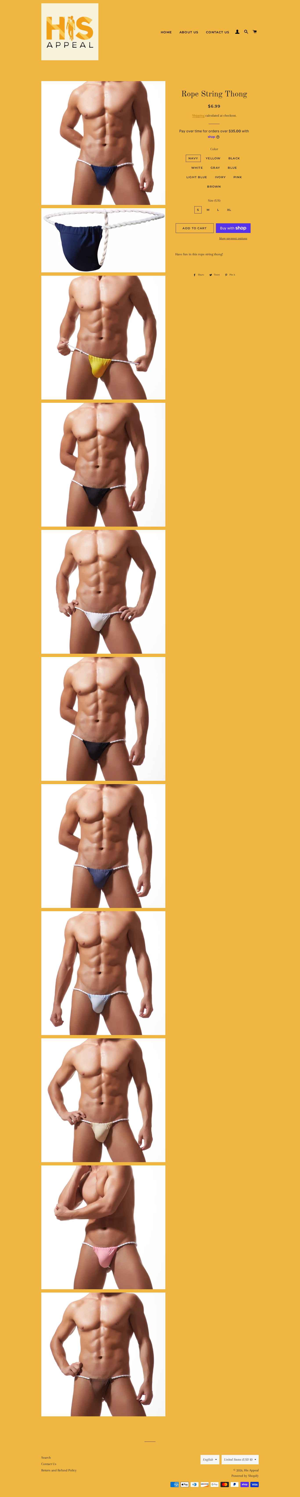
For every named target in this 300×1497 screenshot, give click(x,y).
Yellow (213, 158)
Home (166, 32)
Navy (193, 158)
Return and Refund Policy (59, 1470)
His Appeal (251, 1470)
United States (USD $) (238, 1459)
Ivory (220, 177)
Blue (232, 167)
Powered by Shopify (245, 1476)
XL (229, 209)
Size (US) (214, 200)
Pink (237, 177)
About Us (189, 32)
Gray (215, 167)
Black (234, 158)
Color (214, 149)
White (197, 167)
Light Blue (196, 177)
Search (46, 1458)
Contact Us (218, 32)
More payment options (233, 238)
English (208, 1459)
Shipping (198, 115)
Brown (214, 186)
